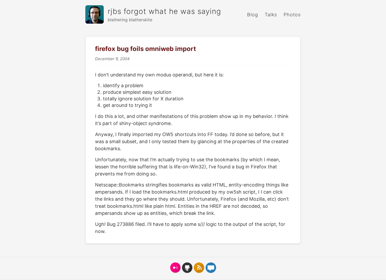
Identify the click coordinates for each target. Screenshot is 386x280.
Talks (271, 14)
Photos (292, 14)
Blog (252, 14)
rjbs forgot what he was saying (164, 11)
